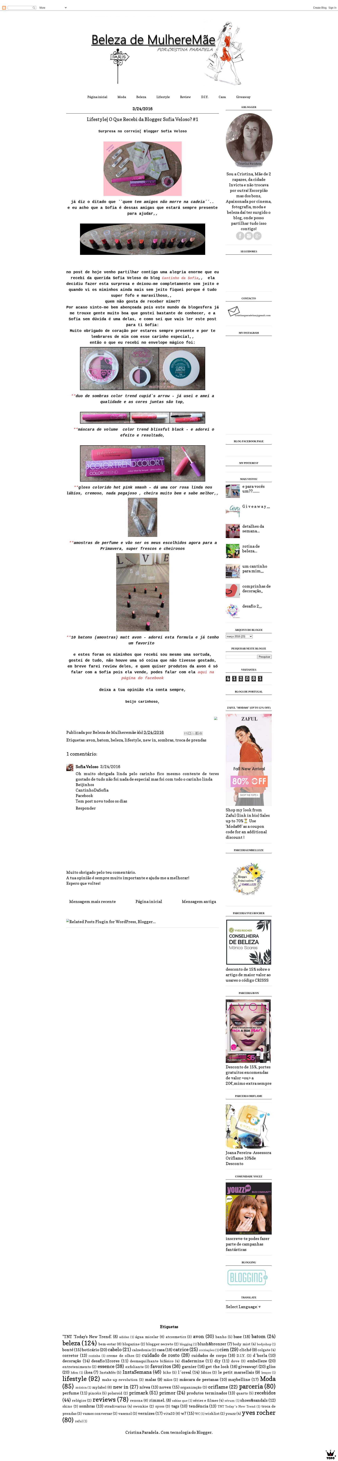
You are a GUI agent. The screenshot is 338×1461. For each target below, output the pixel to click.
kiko (167, 1372)
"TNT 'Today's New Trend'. (87, 1336)
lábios (206, 1372)
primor (167, 1393)
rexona (136, 1400)
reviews (104, 1399)
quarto (242, 1393)
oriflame (218, 1387)
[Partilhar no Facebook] (197, 733)
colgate (264, 1350)
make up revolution (120, 1380)
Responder (86, 808)
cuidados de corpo (208, 1355)
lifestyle (133, 740)
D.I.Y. (204, 97)
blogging (186, 1344)
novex (165, 1387)
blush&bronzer (212, 1344)
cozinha (94, 1356)
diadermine (192, 1361)
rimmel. (157, 1400)
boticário (90, 1349)
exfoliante (134, 1367)
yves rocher (259, 1412)
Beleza (141, 97)
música (81, 1387)
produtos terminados (207, 1393)
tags (175, 1406)
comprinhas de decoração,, (256, 588)
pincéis (94, 1393)
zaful (79, 1421)
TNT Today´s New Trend (236, 1406)
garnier (189, 1366)
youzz (231, 1413)
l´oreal (184, 1372)
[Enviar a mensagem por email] (186, 733)
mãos (168, 1380)
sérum (230, 1400)
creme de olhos (120, 1356)
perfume (70, 1393)
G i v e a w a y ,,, (256, 506)
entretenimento (76, 1367)
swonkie (140, 1406)
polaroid (115, 1393)
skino (67, 1406)
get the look (217, 1366)
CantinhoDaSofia (92, 790)
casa (161, 1349)
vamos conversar (97, 1413)
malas (150, 1379)
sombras (165, 740)
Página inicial (97, 97)
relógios (79, 1400)
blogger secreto (159, 1344)
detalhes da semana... (253, 528)
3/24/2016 (110, 766)
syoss (159, 1406)
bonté (67, 1349)
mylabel (99, 1387)
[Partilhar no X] (193, 733)
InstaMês (108, 1372)
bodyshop (264, 1344)
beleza (117, 740)
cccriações (207, 1350)
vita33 (169, 1413)
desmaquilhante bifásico (151, 1361)
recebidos (265, 1393)
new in (149, 740)
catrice (181, 1349)
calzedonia (141, 1350)
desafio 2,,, (252, 606)
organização (190, 1387)
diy (217, 1361)
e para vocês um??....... (253, 488)
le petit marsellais (236, 1372)
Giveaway (243, 97)
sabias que (180, 1400)
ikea (88, 1372)
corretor (70, 1355)
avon (90, 740)
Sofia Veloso (87, 766)
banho (221, 1337)
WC (197, 1414)
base (238, 1336)
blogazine (131, 1344)
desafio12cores (105, 1361)
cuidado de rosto (161, 1355)
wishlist (212, 1413)
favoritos (160, 1366)
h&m (74, 1372)
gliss (271, 1366)
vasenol (125, 1413)
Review (185, 97)
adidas (124, 1337)
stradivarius (115, 1406)
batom (103, 740)
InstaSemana (137, 1372)
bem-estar (107, 1344)
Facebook (84, 795)
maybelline (239, 1379)
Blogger (204, 1432)
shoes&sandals (254, 1400)
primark (138, 1393)
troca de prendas (190, 740)
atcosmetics (176, 1337)
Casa (222, 97)
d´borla (260, 1355)
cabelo (115, 1349)
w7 (183, 1413)
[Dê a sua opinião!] (189, 733)
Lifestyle (163, 97)
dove (235, 1361)
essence (106, 1366)
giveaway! (247, 1366)
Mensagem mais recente (92, 901)
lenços (266, 1372)
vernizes (146, 1413)
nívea (144, 1387)
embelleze (257, 1361)
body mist (241, 1344)
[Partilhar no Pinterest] (201, 733)
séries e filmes (205, 1400)
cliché (245, 1349)
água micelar (146, 1337)
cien (224, 1349)
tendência (198, 1406)
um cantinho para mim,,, (254, 568)
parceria (251, 1386)
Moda (122, 97)
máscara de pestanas (198, 1379)
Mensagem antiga (199, 901)
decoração (71, 1361)
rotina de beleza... (251, 548)
